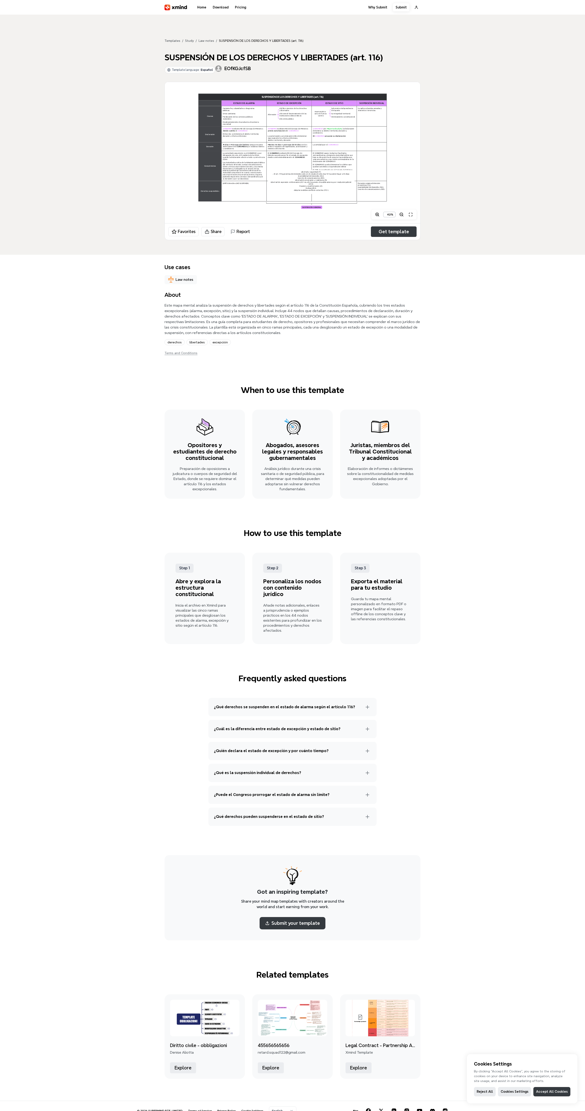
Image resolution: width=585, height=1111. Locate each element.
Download (221, 7)
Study (189, 40)
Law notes (206, 40)
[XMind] (176, 7)
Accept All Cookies (552, 1091)
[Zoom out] (401, 214)
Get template (394, 231)
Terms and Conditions (181, 353)
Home (201, 7)
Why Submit (377, 7)
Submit (401, 7)
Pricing (240, 7)
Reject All (485, 1091)
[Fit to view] (410, 214)
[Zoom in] (377, 214)
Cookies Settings (514, 1091)
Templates (172, 40)
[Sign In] (416, 7)
